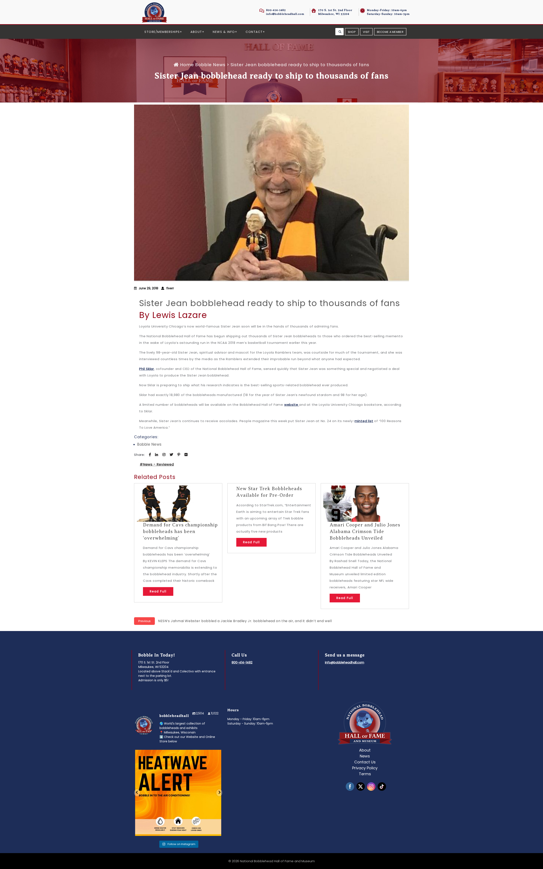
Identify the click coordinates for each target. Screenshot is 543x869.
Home (187, 65)
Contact (254, 32)
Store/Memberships (162, 32)
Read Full (158, 591)
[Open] (178, 793)
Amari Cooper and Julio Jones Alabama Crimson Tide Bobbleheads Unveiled (365, 531)
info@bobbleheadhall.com (285, 13)
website (291, 404)
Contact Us (365, 762)
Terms (365, 774)
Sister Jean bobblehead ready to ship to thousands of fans (269, 303)
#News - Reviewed (157, 464)
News (365, 756)
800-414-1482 (276, 10)
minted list (364, 421)
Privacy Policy (365, 768)
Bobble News (210, 65)
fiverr (170, 288)
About (196, 32)
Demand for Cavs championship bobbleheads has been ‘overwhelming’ (180, 531)
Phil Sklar (146, 369)
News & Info (224, 32)
